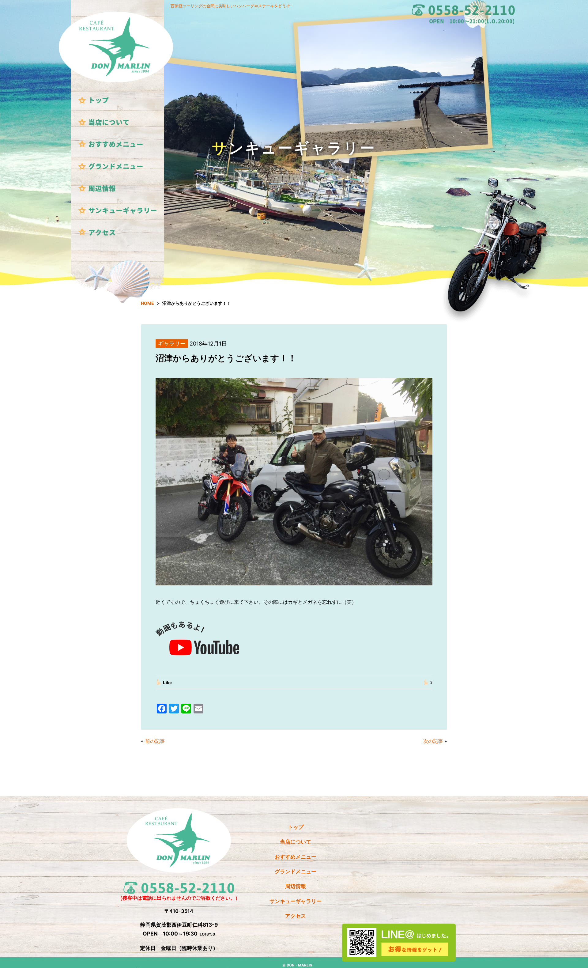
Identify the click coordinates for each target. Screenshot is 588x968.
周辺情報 (295, 886)
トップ (295, 827)
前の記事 (155, 741)
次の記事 (433, 741)
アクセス (295, 916)
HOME (147, 303)
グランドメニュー (295, 871)
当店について (295, 841)
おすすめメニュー (295, 856)
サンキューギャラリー (296, 901)
